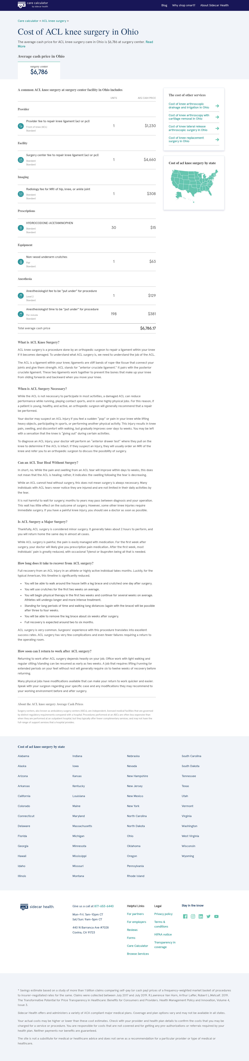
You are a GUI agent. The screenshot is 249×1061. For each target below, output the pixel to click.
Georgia (23, 846)
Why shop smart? (183, 5)
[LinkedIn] (200, 917)
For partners (135, 914)
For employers (136, 922)
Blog (164, 5)
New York (133, 806)
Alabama (23, 756)
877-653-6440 (104, 906)
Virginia (187, 816)
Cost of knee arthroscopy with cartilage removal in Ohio (189, 117)
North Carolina (137, 816)
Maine (76, 806)
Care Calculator (137, 945)
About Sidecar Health (214, 5)
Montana (78, 876)
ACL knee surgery (54, 21)
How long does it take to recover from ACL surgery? (56, 563)
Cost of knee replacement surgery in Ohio (186, 139)
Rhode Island (135, 876)
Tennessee (189, 776)
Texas (185, 786)
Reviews (132, 930)
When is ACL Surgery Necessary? (42, 388)
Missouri (78, 866)
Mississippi (79, 856)
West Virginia (190, 836)
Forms (131, 938)
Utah (185, 796)
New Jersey (134, 786)
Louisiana (78, 796)
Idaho (21, 866)
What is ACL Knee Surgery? (38, 342)
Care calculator (28, 21)
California (24, 796)
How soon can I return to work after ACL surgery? (54, 651)
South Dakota (190, 766)
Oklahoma (133, 846)
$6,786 (39, 69)
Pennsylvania (135, 866)
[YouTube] (216, 917)
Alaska (22, 766)
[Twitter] (208, 917)
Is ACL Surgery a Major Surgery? (42, 521)
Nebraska (133, 756)
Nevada (132, 766)
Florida (22, 836)
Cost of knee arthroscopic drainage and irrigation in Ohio (189, 106)
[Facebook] (185, 917)
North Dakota (136, 826)
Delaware (24, 826)
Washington (189, 826)
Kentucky (78, 786)
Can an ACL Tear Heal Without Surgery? (48, 462)
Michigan (78, 836)
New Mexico (135, 796)
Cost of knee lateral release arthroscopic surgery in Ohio (188, 128)
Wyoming (188, 856)
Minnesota (79, 846)
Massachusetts (82, 826)
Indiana (77, 756)
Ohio (130, 836)
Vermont (187, 806)
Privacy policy (163, 914)
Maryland (78, 816)
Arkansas (24, 786)
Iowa (75, 766)
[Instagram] (193, 917)
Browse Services (138, 953)
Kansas (77, 776)
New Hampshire (137, 776)
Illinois (22, 876)
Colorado (24, 806)
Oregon (132, 856)
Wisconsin (188, 846)
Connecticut (26, 816)
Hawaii (22, 856)
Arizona (23, 776)
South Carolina (191, 756)
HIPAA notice (163, 934)
